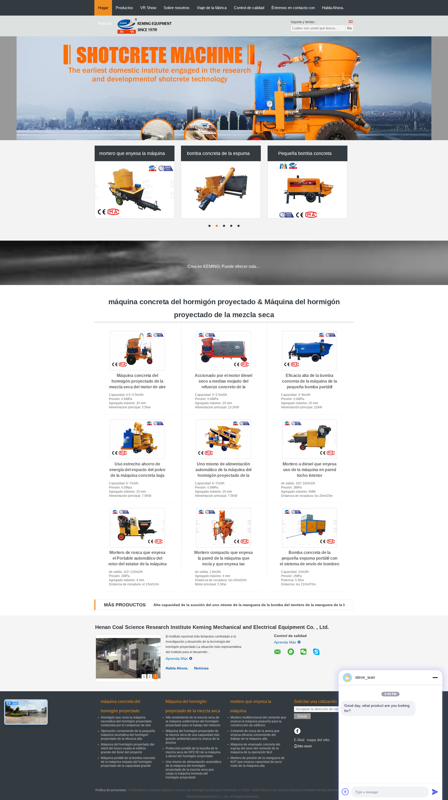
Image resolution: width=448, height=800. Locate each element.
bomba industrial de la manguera (305, 155)
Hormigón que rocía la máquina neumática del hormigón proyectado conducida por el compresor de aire (126, 721)
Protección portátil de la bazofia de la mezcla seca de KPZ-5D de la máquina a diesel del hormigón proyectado (193, 752)
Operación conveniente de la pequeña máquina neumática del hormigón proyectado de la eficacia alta (128, 735)
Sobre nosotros (177, 7)
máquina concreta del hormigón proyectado (120, 706)
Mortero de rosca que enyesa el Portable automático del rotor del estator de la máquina (137, 558)
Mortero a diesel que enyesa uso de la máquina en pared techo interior (310, 470)
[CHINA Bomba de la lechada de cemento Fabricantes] (134, 191)
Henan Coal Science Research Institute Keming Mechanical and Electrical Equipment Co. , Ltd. (212, 627)
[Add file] (345, 791)
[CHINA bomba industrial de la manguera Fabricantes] (307, 191)
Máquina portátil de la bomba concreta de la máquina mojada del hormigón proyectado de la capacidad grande (128, 762)
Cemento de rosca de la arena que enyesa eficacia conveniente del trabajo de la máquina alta (254, 735)
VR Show (148, 7)
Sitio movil (304, 746)
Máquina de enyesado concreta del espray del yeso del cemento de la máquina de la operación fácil (255, 748)
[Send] (435, 791)
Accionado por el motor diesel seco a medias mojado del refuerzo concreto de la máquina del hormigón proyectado (223, 387)
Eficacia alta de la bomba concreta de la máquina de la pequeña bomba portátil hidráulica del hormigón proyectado (309, 387)
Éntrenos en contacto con (293, 7)
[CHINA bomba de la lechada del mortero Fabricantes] (221, 191)
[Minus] (435, 677)
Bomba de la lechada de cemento (132, 155)
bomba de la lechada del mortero (218, 155)
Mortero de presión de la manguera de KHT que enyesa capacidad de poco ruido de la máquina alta (257, 762)
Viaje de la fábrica (212, 7)
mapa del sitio (318, 740)
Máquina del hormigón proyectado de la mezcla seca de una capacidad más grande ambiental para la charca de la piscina (193, 736)
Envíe (302, 716)
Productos (124, 7)
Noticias (105, 23)
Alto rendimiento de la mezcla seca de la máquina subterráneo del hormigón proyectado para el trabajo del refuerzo (193, 721)
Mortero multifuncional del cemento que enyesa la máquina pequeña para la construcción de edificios (258, 721)
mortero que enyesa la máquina (250, 706)
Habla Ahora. (333, 8)
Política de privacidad (110, 790)
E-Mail (299, 740)
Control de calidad (249, 7)
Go (349, 28)
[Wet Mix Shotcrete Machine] (224, 88)
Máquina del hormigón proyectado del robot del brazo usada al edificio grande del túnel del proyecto (128, 748)
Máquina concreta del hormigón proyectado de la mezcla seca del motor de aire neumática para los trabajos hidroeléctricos (137, 387)
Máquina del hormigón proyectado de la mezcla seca (192, 706)
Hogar (103, 7)
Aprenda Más (177, 658)
